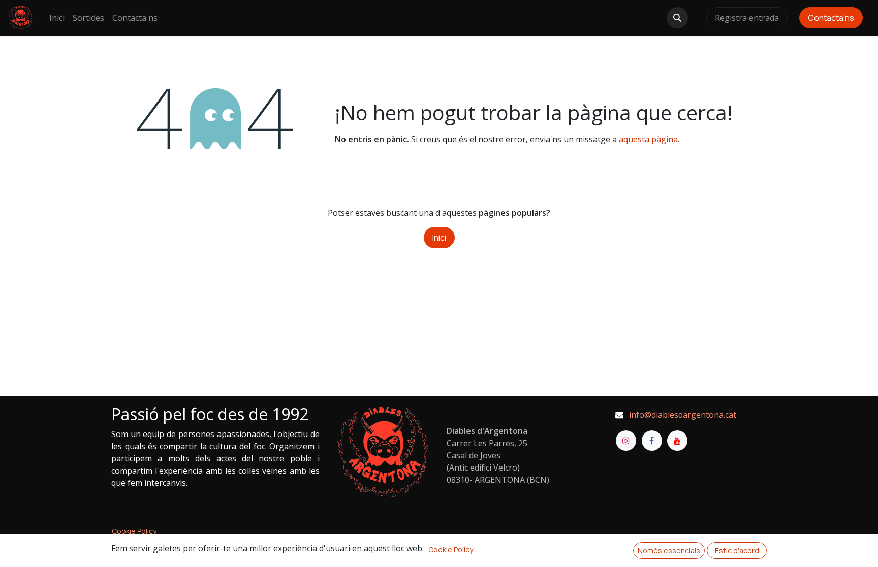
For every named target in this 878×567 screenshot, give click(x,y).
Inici (439, 237)
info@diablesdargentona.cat (682, 414)
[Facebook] (652, 440)
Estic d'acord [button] (737, 550)
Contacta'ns (831, 17)
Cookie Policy (134, 531)
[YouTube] (677, 440)
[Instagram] (626, 440)
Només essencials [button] (669, 550)
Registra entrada (747, 17)
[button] (677, 17)
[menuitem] (57, 18)
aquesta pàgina (648, 139)
